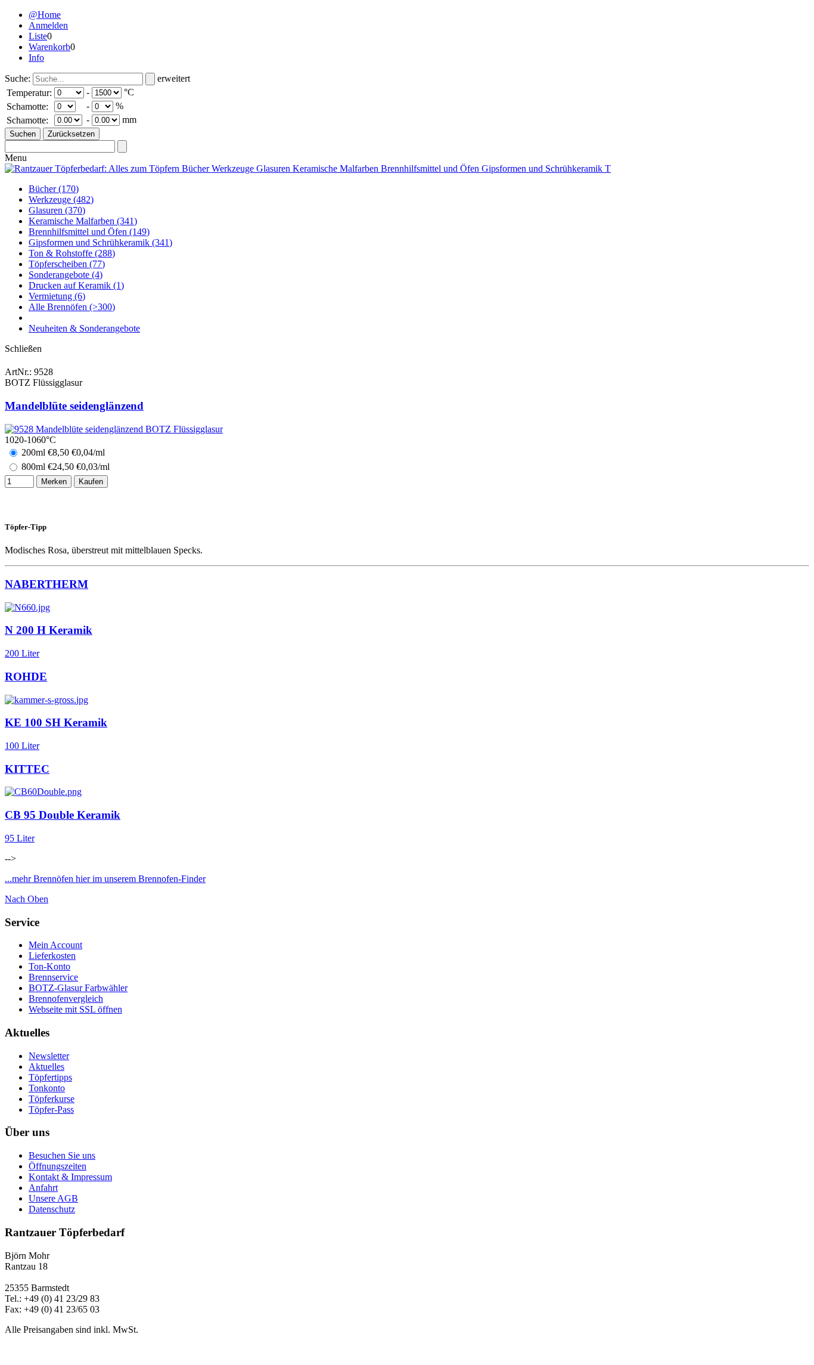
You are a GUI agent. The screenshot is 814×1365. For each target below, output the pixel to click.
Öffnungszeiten (57, 1166)
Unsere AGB (53, 1198)
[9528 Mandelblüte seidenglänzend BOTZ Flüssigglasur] (114, 429)
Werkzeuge (61, 199)
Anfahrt (43, 1188)
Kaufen (91, 481)
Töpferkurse (51, 1099)
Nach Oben (26, 899)
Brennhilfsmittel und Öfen (89, 232)
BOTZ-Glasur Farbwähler (78, 988)
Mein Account (55, 945)
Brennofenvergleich (66, 998)
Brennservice (53, 977)
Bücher (54, 189)
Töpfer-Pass (51, 1109)
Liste (38, 36)
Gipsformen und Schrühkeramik (100, 242)
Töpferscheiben (67, 264)
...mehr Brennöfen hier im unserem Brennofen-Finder (105, 879)
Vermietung (57, 296)
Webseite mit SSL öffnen (75, 1009)
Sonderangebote (65, 275)
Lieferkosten (52, 956)
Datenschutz (52, 1209)
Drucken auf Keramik (76, 285)
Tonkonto (47, 1088)
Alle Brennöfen (72, 307)
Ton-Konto (49, 966)
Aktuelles (46, 1066)
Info (36, 57)
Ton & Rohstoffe (72, 253)
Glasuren (57, 210)
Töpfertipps (50, 1077)
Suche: (17, 78)
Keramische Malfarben (83, 221)
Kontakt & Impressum (70, 1177)
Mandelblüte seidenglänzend (74, 406)
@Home (45, 15)
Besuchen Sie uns (62, 1155)
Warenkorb (49, 47)
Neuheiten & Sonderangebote (84, 328)
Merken (54, 481)
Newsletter (49, 1056)
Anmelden (48, 25)
